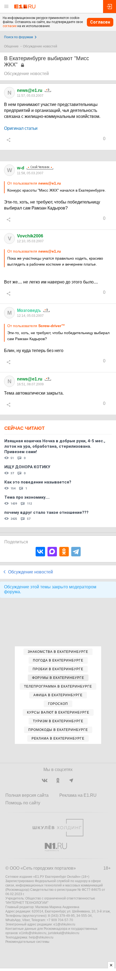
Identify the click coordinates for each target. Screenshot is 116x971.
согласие (9, 26)
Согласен (100, 22)
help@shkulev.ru (41, 937)
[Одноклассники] (64, 551)
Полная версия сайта (27, 795)
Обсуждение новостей (40, 46)
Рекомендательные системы (27, 942)
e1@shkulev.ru (64, 924)
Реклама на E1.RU (78, 795)
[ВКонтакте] (40, 551)
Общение (11, 46)
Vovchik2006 (30, 236)
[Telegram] (76, 551)
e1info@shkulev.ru (32, 933)
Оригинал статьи (20, 128)
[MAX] (52, 551)
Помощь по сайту (22, 803)
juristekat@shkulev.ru (63, 933)
